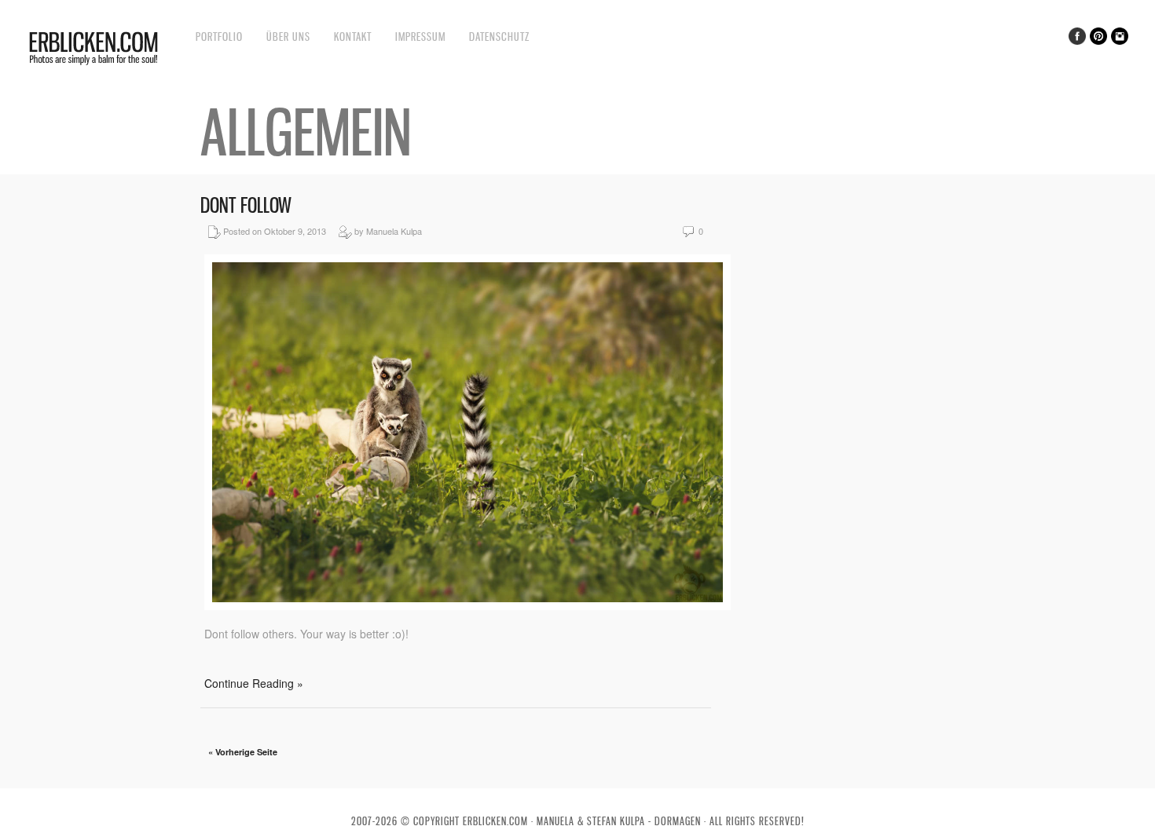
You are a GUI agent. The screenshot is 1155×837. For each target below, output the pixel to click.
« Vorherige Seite (242, 752)
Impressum (420, 36)
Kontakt (353, 36)
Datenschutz (499, 36)
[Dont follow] (467, 605)
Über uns (288, 36)
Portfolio (219, 36)
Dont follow (246, 205)
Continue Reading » (253, 683)
